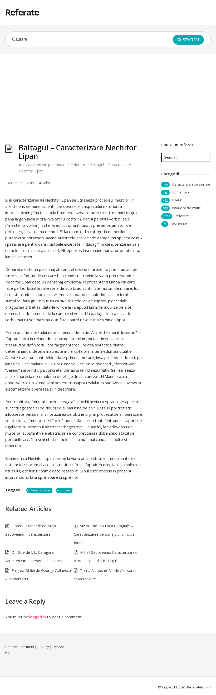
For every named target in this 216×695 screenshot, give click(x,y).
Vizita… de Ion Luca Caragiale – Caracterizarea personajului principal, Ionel (105, 534)
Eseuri (177, 200)
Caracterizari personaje (45, 164)
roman (65, 490)
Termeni (27, 646)
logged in (37, 616)
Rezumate (179, 223)
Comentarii (181, 192)
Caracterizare (40, 490)
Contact (11, 646)
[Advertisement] (108, 93)
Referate (22, 12)
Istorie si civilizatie (186, 208)
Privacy (43, 646)
